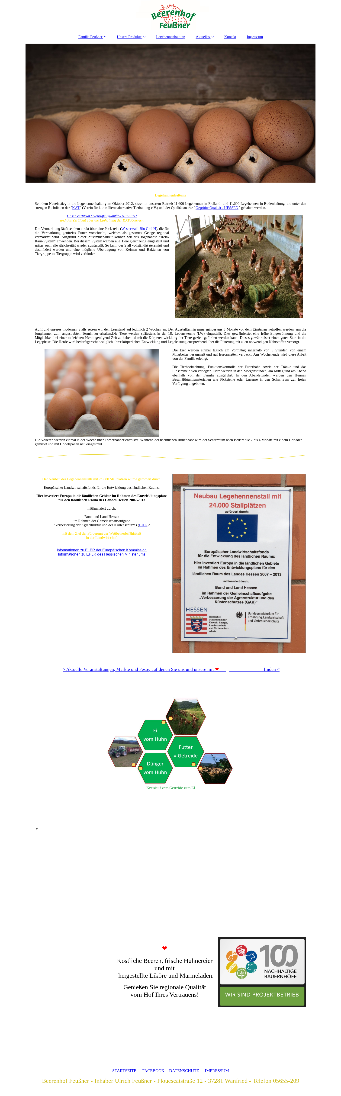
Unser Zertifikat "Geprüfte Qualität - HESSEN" (102, 216)
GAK (143, 525)
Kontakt (230, 37)
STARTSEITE (124, 1070)
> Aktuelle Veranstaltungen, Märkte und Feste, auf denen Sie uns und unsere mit (138, 669)
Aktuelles (203, 37)
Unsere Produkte (129, 37)
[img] (170, 15)
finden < (247, 669)
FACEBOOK (153, 1070)
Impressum (255, 37)
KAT (76, 208)
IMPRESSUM (217, 1070)
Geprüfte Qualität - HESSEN (217, 208)
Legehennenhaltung (170, 37)
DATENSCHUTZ (184, 1070)
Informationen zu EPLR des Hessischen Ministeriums (101, 554)
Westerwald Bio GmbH (138, 229)
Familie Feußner (90, 37)
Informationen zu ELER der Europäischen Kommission (102, 550)
